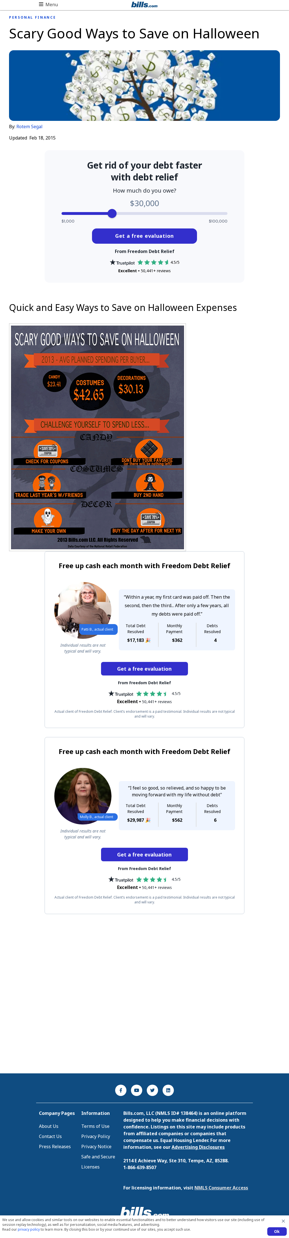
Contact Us (50, 1136)
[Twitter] (152, 1090)
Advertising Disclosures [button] (198, 1147)
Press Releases (55, 1146)
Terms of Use (95, 1126)
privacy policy (29, 1229)
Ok (277, 1231)
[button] (48, 4)
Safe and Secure (98, 1157)
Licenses (90, 1167)
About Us (48, 1126)
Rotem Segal (29, 126)
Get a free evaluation (144, 235)
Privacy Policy (95, 1136)
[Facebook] (121, 1090)
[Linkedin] (168, 1090)
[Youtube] (136, 1090)
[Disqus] (144, 993)
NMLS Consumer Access (221, 1188)
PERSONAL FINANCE (32, 17)
